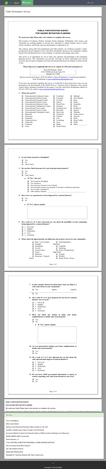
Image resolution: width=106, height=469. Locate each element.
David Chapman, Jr (12, 439)
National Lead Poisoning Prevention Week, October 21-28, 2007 (27, 427)
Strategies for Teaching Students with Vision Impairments (24, 455)
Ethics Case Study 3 (12, 424)
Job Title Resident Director (14, 449)
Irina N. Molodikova (12, 421)
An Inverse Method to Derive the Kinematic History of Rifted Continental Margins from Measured (37, 433)
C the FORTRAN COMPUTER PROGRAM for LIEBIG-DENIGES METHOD (30, 442)
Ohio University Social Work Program (18, 446)
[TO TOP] (53, 463)
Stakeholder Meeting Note (14, 452)
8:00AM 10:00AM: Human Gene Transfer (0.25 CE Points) (25, 430)
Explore (28, 2)
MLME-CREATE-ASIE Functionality (17, 436)
